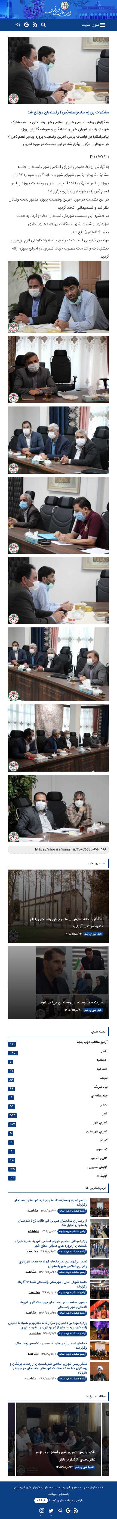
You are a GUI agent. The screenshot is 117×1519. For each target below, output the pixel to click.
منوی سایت (90, 25)
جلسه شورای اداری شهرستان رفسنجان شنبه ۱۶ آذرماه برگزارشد (52, 1284)
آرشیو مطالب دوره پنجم (92, 1042)
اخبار (99, 934)
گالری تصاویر (99, 1158)
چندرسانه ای (99, 1095)
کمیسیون (101, 1149)
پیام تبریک (100, 1087)
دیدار (104, 1104)
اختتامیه (102, 1060)
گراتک (41, 1500)
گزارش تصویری (97, 1167)
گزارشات (101, 1176)
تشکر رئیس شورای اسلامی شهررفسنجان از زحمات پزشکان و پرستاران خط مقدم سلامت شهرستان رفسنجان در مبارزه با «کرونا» (48, 1368)
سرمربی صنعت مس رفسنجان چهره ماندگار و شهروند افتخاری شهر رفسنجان (53, 1305)
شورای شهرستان (96, 1131)
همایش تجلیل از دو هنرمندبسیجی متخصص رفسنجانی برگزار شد (51, 1346)
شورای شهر (90, 934)
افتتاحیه (102, 1069)
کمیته (103, 1140)
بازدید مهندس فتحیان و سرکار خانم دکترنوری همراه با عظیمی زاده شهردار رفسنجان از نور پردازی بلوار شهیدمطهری (47, 1325)
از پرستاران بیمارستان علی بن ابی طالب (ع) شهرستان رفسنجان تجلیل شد (52, 1223)
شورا (104, 1113)
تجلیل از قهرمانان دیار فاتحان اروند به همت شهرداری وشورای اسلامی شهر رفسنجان (53, 1264)
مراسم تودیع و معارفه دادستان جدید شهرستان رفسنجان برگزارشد (50, 1203)
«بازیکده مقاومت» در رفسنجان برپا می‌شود (71, 1003)
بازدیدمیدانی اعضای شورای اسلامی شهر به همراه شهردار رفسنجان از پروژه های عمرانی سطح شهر (51, 1243)
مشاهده (32, 1210)
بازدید (103, 1078)
